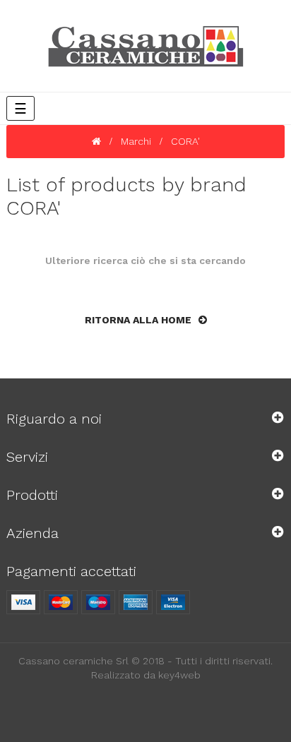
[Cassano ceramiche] (146, 50)
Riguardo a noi (54, 418)
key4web (179, 675)
